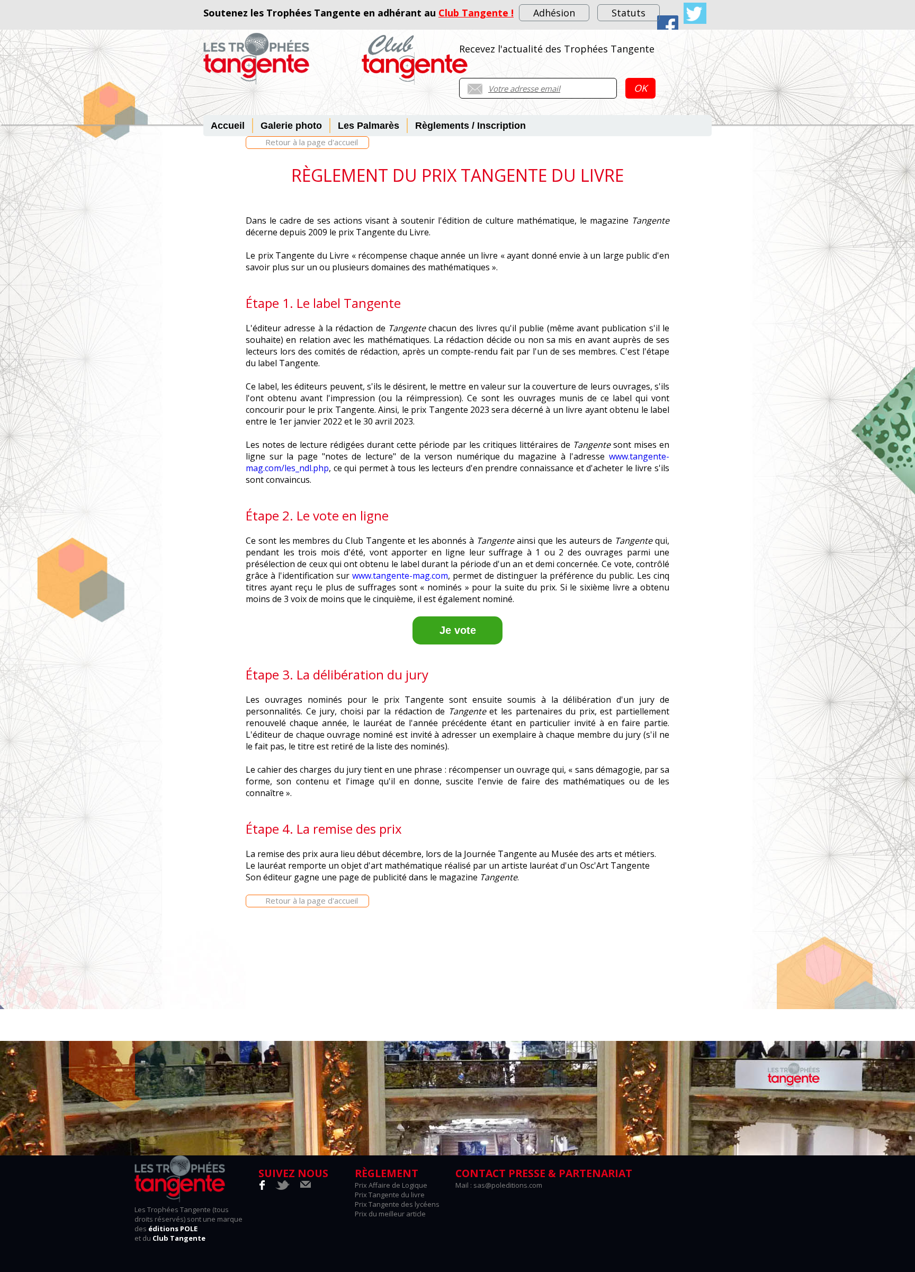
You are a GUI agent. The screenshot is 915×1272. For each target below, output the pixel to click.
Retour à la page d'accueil (311, 142)
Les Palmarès (368, 125)
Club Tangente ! (476, 12)
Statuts (628, 12)
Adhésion (554, 12)
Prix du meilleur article (390, 1213)
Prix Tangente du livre (390, 1194)
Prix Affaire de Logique (391, 1185)
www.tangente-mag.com (400, 575)
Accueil (228, 125)
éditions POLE (173, 1228)
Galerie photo (291, 125)
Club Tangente (178, 1238)
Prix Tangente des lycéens (397, 1204)
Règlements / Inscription (470, 125)
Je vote (457, 630)
